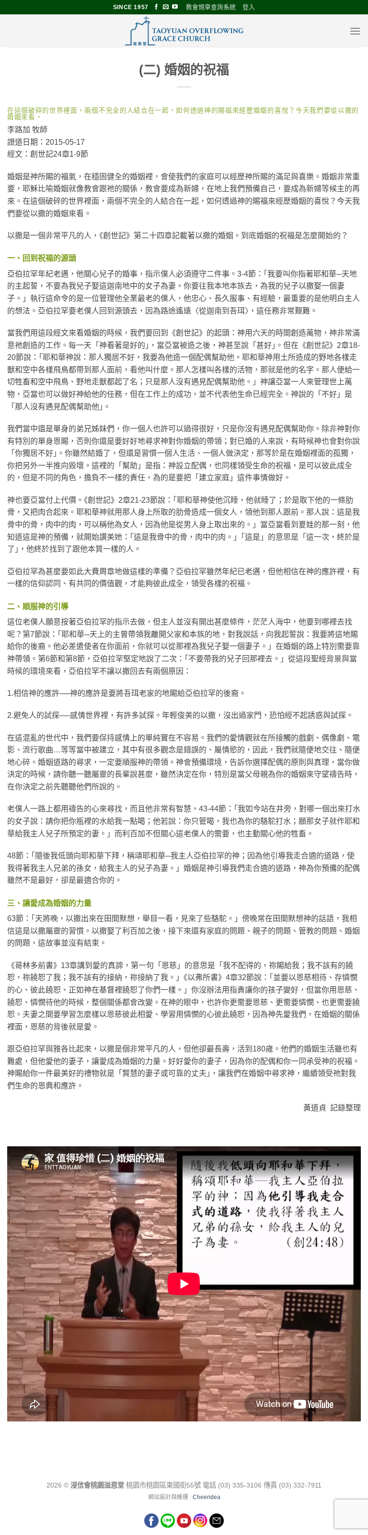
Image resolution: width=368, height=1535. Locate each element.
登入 (248, 7)
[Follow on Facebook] (156, 7)
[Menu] (355, 31)
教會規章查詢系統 (211, 7)
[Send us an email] (166, 7)
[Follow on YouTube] (175, 7)
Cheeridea (206, 1497)
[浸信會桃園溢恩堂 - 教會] (184, 30)
